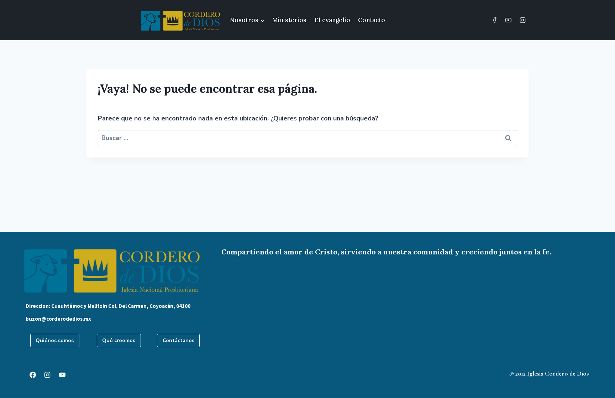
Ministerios (289, 20)
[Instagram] (522, 20)
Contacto (371, 20)
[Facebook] (495, 20)
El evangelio (332, 20)
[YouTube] (509, 20)
